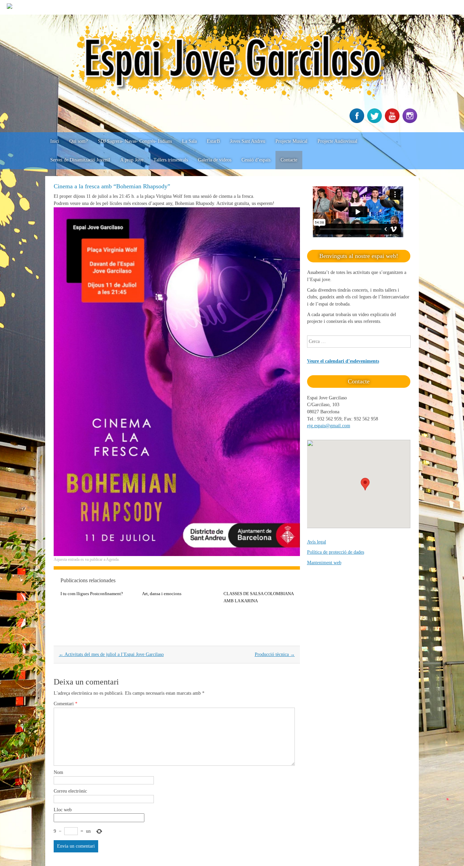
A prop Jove (131, 159)
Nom (58, 772)
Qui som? (78, 141)
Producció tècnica (275, 654)
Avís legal (316, 541)
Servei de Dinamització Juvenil (80, 159)
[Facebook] (358, 121)
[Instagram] (411, 121)
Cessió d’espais (256, 159)
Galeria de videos (214, 159)
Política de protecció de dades (335, 552)
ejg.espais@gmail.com (328, 425)
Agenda (112, 559)
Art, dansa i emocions (161, 593)
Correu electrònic (70, 791)
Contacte (289, 159)
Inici (54, 141)
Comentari (65, 703)
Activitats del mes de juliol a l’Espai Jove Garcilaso (111, 654)
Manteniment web (324, 562)
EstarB (213, 141)
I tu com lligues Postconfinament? (91, 593)
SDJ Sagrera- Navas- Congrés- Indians (135, 141)
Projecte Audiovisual (337, 141)
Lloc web (63, 809)
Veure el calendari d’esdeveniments (343, 361)
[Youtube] (393, 121)
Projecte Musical (291, 141)
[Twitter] (375, 121)
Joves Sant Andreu (247, 141)
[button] (365, 484)
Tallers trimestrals (171, 159)
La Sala (189, 141)
